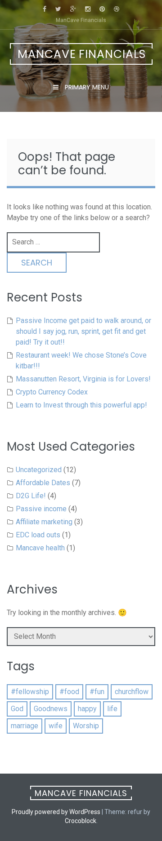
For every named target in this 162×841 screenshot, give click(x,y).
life (112, 708)
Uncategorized (39, 469)
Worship (86, 725)
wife (56, 725)
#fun (97, 691)
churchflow (131, 691)
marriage (24, 725)
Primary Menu (86, 87)
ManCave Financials (82, 54)
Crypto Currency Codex (52, 392)
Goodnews (51, 708)
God (17, 708)
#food (69, 691)
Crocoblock (80, 820)
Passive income (41, 509)
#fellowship (30, 691)
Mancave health (40, 548)
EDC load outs (38, 535)
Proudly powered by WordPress (56, 811)
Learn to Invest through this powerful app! (81, 405)
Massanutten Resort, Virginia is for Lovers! (83, 379)
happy (87, 708)
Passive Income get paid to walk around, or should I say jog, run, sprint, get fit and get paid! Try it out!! (83, 331)
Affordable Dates (43, 482)
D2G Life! (31, 495)
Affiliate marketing (44, 522)
